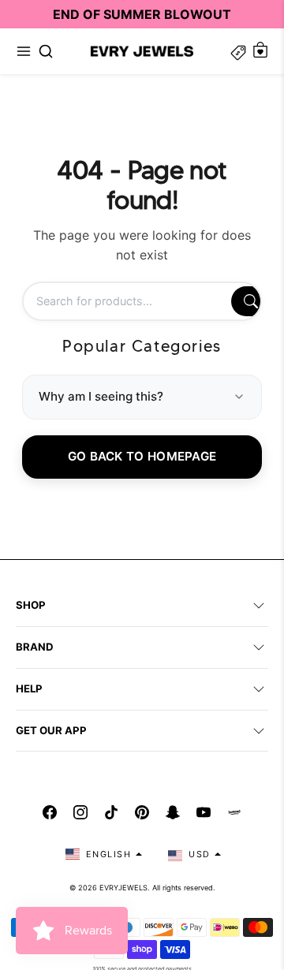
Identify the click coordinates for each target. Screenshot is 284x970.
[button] (23, 51)
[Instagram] (80, 812)
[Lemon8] (234, 812)
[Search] (251, 301)
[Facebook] (49, 812)
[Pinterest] (142, 812)
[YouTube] (203, 812)
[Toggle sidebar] (238, 51)
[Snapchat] (172, 812)
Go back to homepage (142, 456)
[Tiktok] (111, 812)
